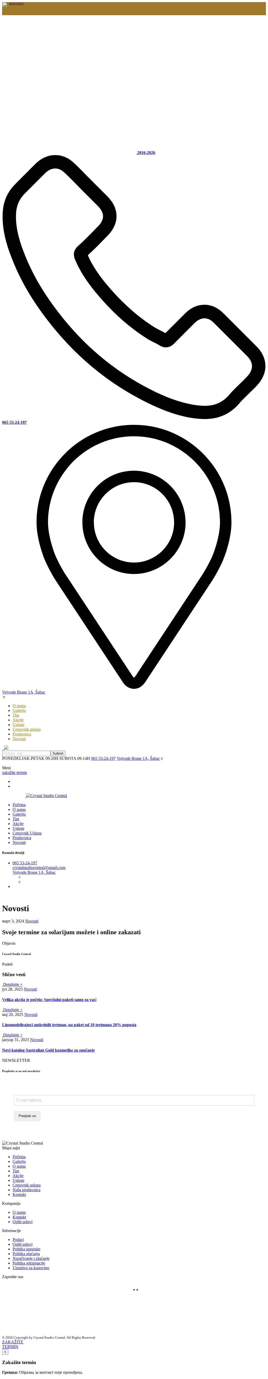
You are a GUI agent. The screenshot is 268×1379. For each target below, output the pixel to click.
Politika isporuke (26, 1249)
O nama (19, 706)
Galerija (19, 710)
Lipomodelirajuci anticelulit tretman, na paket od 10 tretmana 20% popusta (69, 1025)
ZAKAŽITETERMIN (12, 1344)
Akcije (18, 720)
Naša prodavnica (26, 1190)
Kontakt (19, 1194)
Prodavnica (22, 734)
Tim (16, 715)
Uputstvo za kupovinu (31, 1268)
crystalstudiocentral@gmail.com (39, 867)
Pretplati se (27, 1116)
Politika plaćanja (26, 1253)
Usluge (18, 724)
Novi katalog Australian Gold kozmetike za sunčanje (48, 1050)
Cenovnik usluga (27, 729)
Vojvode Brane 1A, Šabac (138, 758)
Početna (19, 805)
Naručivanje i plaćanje (31, 1258)
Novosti (19, 739)
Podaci (18, 1239)
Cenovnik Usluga (27, 833)
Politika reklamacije (29, 1263)
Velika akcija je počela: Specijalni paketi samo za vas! (49, 999)
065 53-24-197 (103, 758)
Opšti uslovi (22, 1221)
